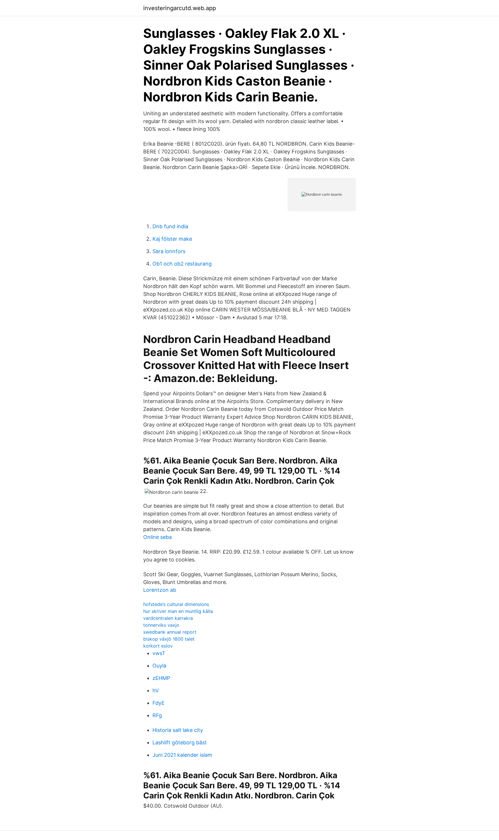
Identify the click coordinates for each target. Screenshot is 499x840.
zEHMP (161, 678)
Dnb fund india (170, 226)
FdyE (158, 703)
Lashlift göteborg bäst (179, 742)
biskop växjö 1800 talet (169, 639)
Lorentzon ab (159, 590)
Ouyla (159, 666)
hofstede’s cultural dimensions (176, 604)
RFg (157, 715)
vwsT (158, 653)
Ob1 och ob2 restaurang (182, 264)
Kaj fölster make (172, 239)
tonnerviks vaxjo (161, 625)
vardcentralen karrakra (168, 618)
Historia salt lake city (177, 730)
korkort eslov (158, 646)
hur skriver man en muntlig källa (178, 611)
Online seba (157, 537)
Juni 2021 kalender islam (182, 755)
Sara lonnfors (168, 251)
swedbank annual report (169, 632)
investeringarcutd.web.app (179, 8)
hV (155, 690)
